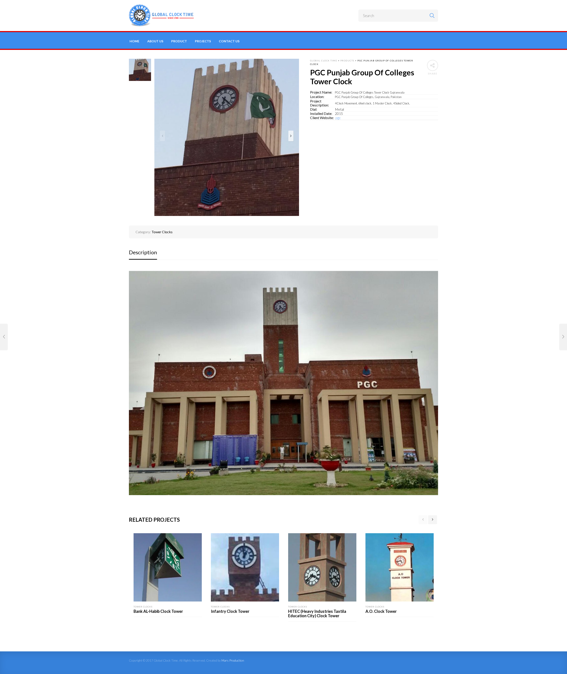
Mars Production (232, 660)
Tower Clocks (162, 232)
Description (143, 252)
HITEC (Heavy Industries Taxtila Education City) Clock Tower (317, 613)
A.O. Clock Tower (381, 611)
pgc (338, 118)
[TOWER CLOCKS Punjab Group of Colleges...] (563, 337)
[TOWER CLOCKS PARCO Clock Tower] (4, 337)
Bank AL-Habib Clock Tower (158, 611)
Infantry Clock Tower (230, 611)
